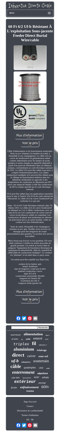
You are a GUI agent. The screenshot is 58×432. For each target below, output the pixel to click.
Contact (30, 406)
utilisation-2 (43, 345)
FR (32, 420)
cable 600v (15, 378)
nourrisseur (16, 335)
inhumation (25, 362)
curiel (48, 368)
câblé (41, 368)
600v (45, 387)
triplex (21, 344)
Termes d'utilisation (30, 415)
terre (46, 339)
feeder (14, 387)
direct (18, 355)
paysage (42, 383)
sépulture (42, 373)
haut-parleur (27, 378)
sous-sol (43, 356)
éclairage (42, 350)
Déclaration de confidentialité (30, 411)
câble (15, 366)
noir (36, 377)
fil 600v (15, 339)
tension (30, 391)
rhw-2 (47, 335)
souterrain (41, 361)
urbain (45, 377)
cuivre (31, 356)
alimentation (33, 334)
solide (28, 339)
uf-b (15, 360)
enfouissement (29, 387)
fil (34, 343)
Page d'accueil (30, 402)
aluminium (24, 349)
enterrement (23, 372)
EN (27, 420)
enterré (37, 338)
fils (22, 339)
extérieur (25, 381)
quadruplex (30, 367)
